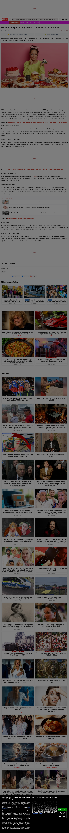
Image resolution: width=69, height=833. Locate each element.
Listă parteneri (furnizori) (37, 813)
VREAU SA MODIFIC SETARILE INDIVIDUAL (62, 814)
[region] (34, 814)
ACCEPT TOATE (62, 809)
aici (11, 822)
